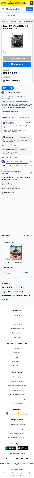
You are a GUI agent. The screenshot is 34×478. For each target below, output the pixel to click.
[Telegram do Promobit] (27, 458)
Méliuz (17, 357)
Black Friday (17, 377)
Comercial (17, 315)
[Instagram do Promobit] (17, 458)
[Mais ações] (28, 33)
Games (6, 21)
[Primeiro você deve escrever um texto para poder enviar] (31, 161)
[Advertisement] (17, 214)
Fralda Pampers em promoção (17, 399)
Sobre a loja (8, 88)
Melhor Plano (17, 352)
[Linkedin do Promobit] (22, 458)
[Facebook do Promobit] (6, 458)
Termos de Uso (17, 333)
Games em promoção (17, 390)
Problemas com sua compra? (17, 437)
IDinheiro (17, 348)
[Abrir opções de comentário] (29, 137)
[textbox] (17, 162)
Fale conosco (17, 320)
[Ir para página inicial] (2, 21)
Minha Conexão (17, 361)
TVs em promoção (17, 403)
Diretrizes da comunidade (17, 424)
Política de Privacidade (17, 328)
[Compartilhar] (28, 37)
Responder (16, 145)
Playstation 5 (13, 21)
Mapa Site (17, 337)
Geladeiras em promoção (17, 394)
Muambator (17, 366)
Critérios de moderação (17, 429)
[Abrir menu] (3, 9)
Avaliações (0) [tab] (25, 117)
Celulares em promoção (17, 381)
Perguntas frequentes (17, 433)
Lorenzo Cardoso (9, 123)
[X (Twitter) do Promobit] (12, 458)
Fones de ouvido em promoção (17, 385)
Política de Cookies (17, 324)
